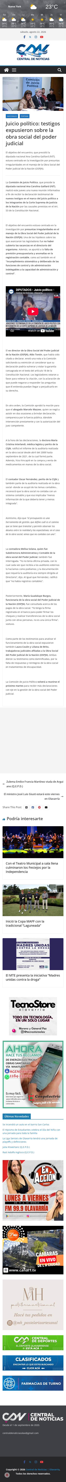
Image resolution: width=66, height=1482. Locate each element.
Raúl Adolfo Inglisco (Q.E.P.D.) (18, 1152)
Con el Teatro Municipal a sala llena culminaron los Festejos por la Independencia (32, 867)
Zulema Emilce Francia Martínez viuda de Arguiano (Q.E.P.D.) (34, 784)
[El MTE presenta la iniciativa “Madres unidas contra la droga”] (33, 940)
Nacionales (12, 116)
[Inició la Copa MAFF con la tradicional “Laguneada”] (33, 886)
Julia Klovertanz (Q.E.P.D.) (16, 1147)
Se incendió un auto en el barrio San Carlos (26, 1124)
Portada (24, 116)
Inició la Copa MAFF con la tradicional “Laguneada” (25, 923)
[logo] (33, 1413)
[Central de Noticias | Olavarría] (6, 70)
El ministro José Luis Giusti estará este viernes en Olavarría (32, 796)
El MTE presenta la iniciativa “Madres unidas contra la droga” (33, 977)
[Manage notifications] (7, 1475)
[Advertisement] (33, 740)
